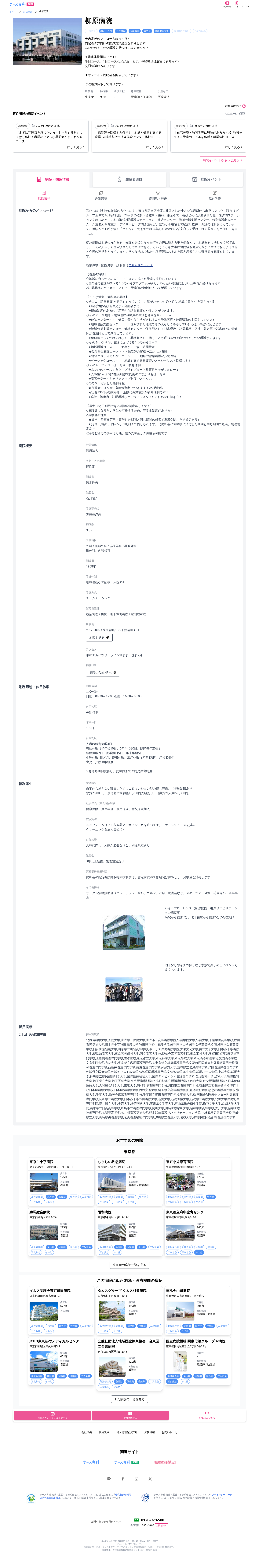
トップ (13, 11)
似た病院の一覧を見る (129, 1399)
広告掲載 (149, 1432)
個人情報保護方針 (126, 1432)
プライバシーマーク (222, 1494)
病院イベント (211, 179)
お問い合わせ (170, 1432)
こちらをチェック (141, 265)
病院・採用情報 (57, 179)
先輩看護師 (134, 179)
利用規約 (104, 1432)
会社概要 (86, 1432)
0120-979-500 (152, 1519)
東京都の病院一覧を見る (129, 1265)
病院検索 (27, 11)
